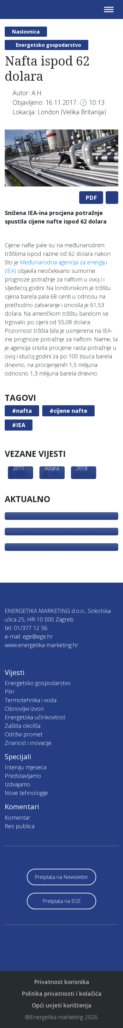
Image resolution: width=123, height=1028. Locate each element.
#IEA (18, 425)
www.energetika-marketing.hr (41, 645)
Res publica (19, 826)
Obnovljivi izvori (24, 708)
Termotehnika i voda (30, 700)
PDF (91, 197)
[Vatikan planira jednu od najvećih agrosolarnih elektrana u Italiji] (61, 547)
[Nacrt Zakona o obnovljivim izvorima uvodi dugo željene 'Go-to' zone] (61, 531)
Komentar (17, 817)
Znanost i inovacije (28, 743)
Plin (9, 691)
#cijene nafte (68, 410)
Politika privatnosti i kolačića (62, 993)
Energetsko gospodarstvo (48, 44)
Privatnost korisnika (61, 982)
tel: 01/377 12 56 (26, 628)
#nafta (22, 410)
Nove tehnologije (26, 793)
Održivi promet (24, 734)
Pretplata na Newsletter (61, 876)
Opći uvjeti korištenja (61, 1005)
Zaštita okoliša (22, 725)
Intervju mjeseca (25, 767)
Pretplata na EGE (62, 901)
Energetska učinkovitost (35, 717)
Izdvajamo (17, 784)
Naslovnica (26, 31)
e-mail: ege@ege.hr (29, 636)
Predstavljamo (23, 775)
